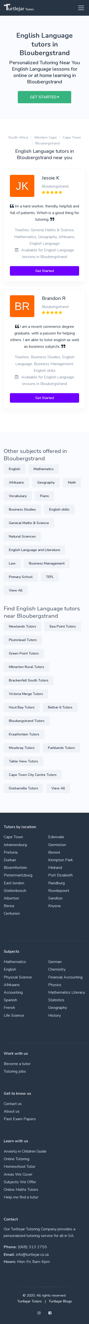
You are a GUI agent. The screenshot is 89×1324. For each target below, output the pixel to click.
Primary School (21, 577)
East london (14, 883)
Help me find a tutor (21, 1197)
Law (12, 563)
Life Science (14, 1015)
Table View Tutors (23, 761)
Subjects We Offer (20, 1182)
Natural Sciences (22, 536)
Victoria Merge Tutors (26, 694)
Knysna (54, 906)
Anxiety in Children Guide (25, 1151)
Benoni (54, 852)
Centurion (12, 913)
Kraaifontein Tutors (24, 734)
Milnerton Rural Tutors (26, 667)
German (55, 961)
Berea (9, 906)
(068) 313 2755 (32, 1247)
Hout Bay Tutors (22, 707)
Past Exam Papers (20, 1119)
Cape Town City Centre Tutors (33, 774)
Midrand (55, 867)
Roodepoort (58, 890)
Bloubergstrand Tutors (26, 721)
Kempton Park (60, 860)
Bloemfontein (15, 867)
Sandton (55, 898)
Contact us (13, 1103)
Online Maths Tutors (21, 1189)
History (54, 1015)
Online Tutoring (16, 1159)
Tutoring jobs (15, 1071)
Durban (10, 860)
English (14, 469)
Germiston (57, 845)
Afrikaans (16, 482)
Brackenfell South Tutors (28, 680)
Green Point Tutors (24, 653)
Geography (46, 482)
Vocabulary (18, 496)
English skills (59, 509)
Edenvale (56, 837)
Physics (54, 985)
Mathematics (44, 469)
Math (72, 482)
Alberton (11, 898)
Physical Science (18, 977)
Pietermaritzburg (18, 875)
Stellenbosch (15, 890)
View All (15, 590)
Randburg (56, 883)
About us (12, 1111)
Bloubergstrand (47, 143)
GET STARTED (44, 97)
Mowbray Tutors (22, 748)
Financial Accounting (65, 977)
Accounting (13, 992)
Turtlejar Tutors (29, 1301)
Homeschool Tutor (19, 1166)
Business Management (47, 563)
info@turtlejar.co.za (32, 1254)
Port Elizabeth (60, 875)
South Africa (18, 137)
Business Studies (22, 509)
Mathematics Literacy (66, 992)
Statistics (56, 1000)
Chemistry (57, 969)
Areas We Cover (18, 1174)
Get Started (44, 271)
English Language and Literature (34, 550)
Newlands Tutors (22, 626)
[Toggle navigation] (79, 8)
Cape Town (72, 137)
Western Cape (45, 137)
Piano (44, 496)
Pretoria (11, 852)
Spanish (10, 1000)
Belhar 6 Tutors (60, 707)
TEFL (50, 577)
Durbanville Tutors (23, 788)
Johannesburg (15, 845)
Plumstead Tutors (23, 640)
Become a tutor (17, 1064)
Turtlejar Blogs (60, 1301)
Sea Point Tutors (62, 626)
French (9, 1007)
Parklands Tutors (61, 748)
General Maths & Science (29, 523)
